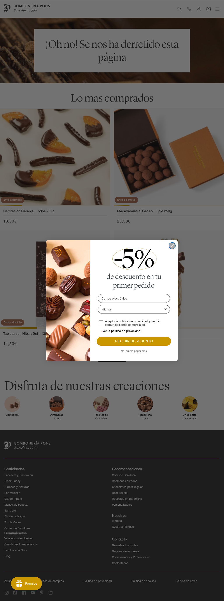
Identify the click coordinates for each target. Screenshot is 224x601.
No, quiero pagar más (134, 351)
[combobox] (133, 309)
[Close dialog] (172, 245)
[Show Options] (166, 309)
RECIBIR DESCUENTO (134, 341)
